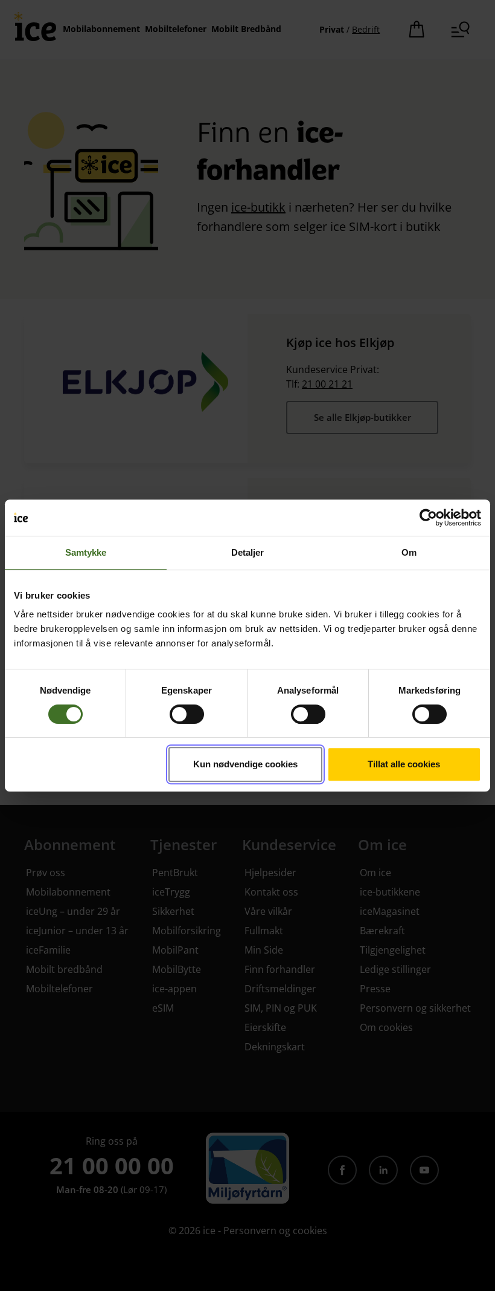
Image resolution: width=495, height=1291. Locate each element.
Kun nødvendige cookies (245, 764)
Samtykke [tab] (86, 552)
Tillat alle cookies (404, 764)
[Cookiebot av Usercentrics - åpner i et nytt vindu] (428, 518)
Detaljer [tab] (247, 552)
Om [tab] (409, 552)
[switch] (187, 714)
